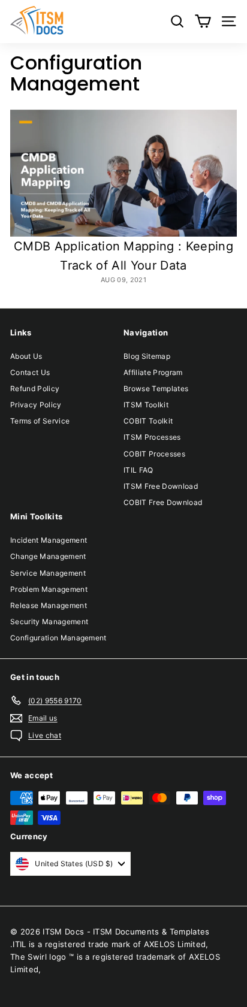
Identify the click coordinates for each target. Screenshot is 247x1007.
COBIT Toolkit (148, 420)
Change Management (48, 556)
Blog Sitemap (146, 356)
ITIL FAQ (138, 469)
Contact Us (30, 372)
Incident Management (48, 540)
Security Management (49, 621)
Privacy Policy (36, 404)
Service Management (48, 572)
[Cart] (203, 21)
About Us (26, 356)
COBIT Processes (154, 453)
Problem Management (49, 589)
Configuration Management (58, 637)
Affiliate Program (153, 372)
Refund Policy (34, 388)
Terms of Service (40, 420)
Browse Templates (155, 388)
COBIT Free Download (162, 502)
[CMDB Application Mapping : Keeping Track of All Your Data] (123, 173)
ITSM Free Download (160, 486)
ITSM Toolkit (145, 404)
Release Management (48, 605)
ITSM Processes (152, 437)
